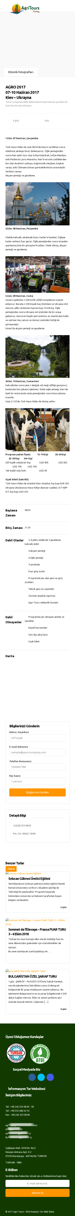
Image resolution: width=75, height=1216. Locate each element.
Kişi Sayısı (15, 775)
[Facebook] (32, 1077)
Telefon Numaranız (20, 761)
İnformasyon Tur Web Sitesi (40, 1211)
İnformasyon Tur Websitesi (26, 1088)
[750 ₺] (37, 873)
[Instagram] (50, 1077)
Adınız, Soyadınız (19, 732)
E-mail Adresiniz (18, 746)
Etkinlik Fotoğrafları (20, 72)
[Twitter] (41, 1077)
